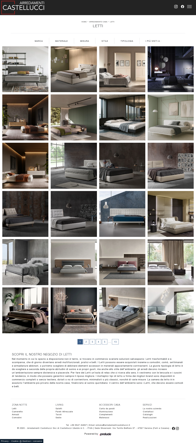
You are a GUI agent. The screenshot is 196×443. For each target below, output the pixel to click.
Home (84, 22)
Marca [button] (39, 41)
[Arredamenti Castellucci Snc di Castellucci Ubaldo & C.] (22, 7)
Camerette (17, 411)
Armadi (15, 414)
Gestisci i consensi (32, 441)
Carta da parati (107, 408)
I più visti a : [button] (153, 41)
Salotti (59, 408)
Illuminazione (106, 411)
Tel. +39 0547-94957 (77, 425)
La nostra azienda (152, 408)
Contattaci (148, 411)
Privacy (5, 441)
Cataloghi (148, 414)
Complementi (106, 414)
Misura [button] (84, 41)
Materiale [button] (61, 41)
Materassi (104, 417)
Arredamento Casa (98, 22)
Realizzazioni (150, 417)
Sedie (58, 417)
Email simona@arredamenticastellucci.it (109, 425)
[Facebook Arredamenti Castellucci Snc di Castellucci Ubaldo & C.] (174, 428)
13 (115, 341)
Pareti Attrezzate (64, 411)
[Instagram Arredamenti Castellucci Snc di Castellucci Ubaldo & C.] (177, 428)
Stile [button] (105, 41)
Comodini (17, 417)
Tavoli (59, 414)
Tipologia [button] (127, 41)
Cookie (15, 441)
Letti (112, 22)
